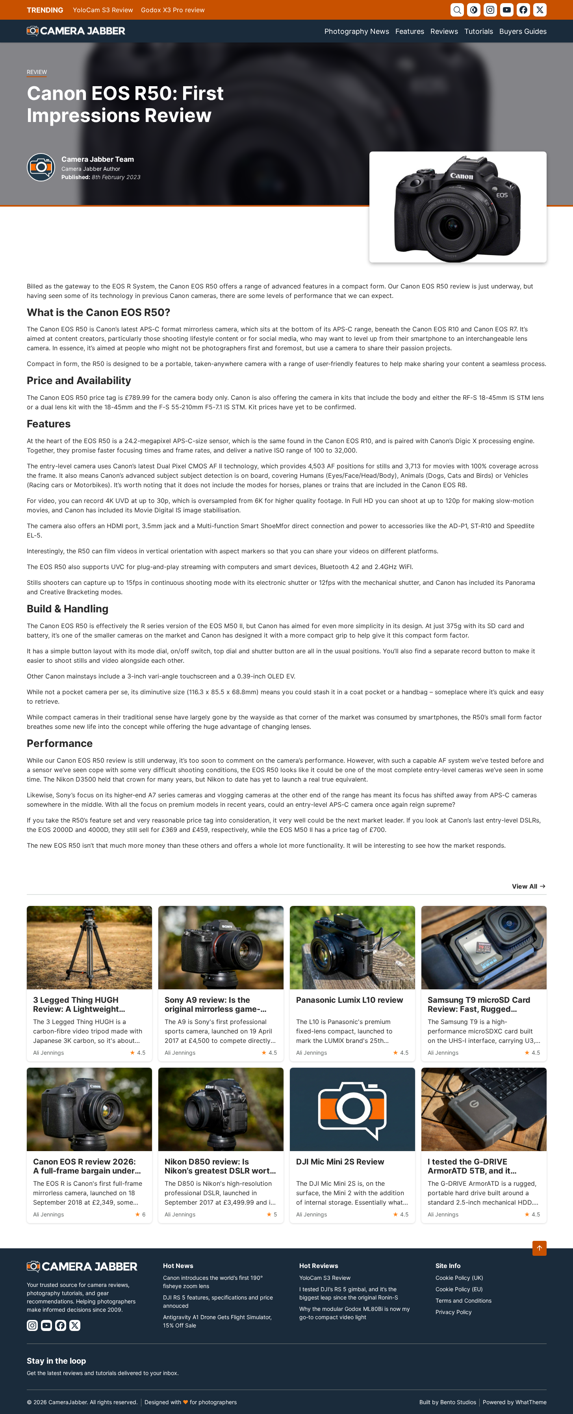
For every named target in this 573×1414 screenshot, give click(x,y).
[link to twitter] (540, 10)
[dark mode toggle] (474, 10)
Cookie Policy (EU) (459, 1289)
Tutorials (478, 31)
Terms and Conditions (463, 1300)
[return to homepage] (76, 31)
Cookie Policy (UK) (459, 1277)
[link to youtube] (507, 10)
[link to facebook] (523, 10)
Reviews (444, 31)
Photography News (357, 31)
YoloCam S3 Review (103, 10)
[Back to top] (539, 1248)
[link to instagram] (490, 10)
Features (409, 31)
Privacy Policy (454, 1312)
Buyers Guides (523, 31)
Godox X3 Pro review (173, 10)
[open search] (457, 10)
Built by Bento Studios (447, 1402)
